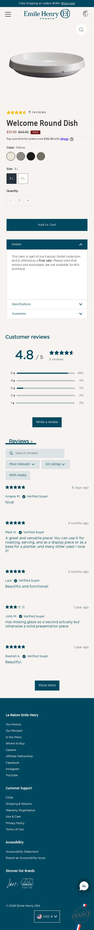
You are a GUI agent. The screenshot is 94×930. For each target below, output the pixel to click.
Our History (13, 724)
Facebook (12, 762)
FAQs (9, 797)
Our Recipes (14, 730)
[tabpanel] (47, 572)
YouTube (12, 775)
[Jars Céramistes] (12, 884)
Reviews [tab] (21, 441)
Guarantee (19, 313)
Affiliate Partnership (19, 756)
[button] (47, 373)
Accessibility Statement (22, 851)
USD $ (48, 916)
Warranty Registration (20, 810)
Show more (47, 685)
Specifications (21, 304)
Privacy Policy (15, 823)
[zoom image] (81, 29)
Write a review (47, 422)
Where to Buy (15, 743)
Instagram (12, 769)
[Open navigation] (8, 14)
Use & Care (13, 816)
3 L (11, 178)
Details (16, 244)
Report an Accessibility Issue (25, 858)
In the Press (14, 737)
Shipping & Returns (19, 804)
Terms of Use (15, 829)
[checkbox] (18, 475)
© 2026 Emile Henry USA (23, 905)
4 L (23, 178)
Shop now (68, 3)
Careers (11, 750)
